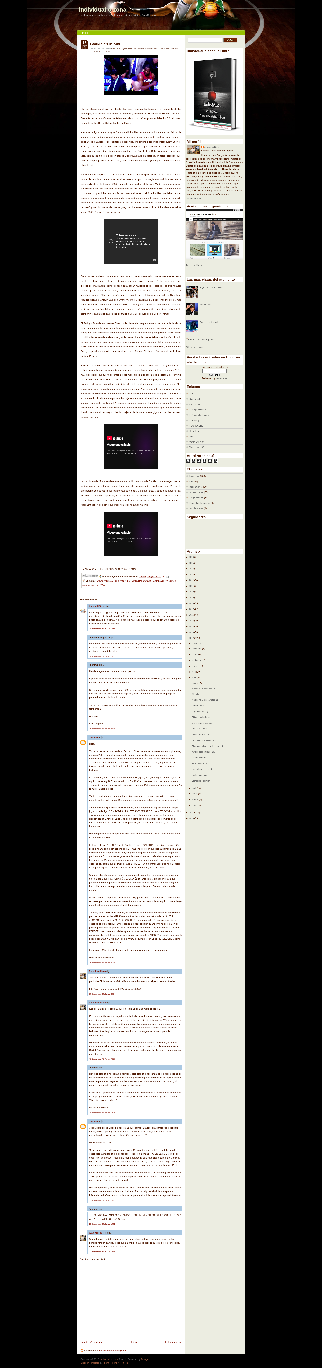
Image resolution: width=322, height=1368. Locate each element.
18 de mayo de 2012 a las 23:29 (102, 1059)
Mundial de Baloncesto (199, 503)
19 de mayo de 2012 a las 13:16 (102, 1113)
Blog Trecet (194, 399)
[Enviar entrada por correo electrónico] (166, 576)
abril (194, 788)
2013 (191, 632)
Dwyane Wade (126, 49)
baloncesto (194, 476)
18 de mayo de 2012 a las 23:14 (102, 994)
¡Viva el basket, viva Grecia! (204, 740)
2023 (191, 574)
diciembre (196, 643)
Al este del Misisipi (200, 734)
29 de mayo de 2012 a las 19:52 (102, 1224)
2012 (191, 638)
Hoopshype (194, 431)
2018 (191, 603)
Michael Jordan (196, 492)
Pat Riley (93, 51)
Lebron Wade (198, 706)
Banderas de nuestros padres (201, 339)
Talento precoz (206, 305)
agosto (195, 666)
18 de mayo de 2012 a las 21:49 (102, 963)
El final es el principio (201, 717)
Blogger (145, 1359)
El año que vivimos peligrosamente (208, 746)
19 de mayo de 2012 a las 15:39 (102, 1200)
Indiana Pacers (151, 49)
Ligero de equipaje (200, 711)
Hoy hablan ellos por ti (202, 769)
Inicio (85, 32)
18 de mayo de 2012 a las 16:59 (102, 656)
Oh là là (195, 694)
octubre (195, 654)
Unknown (94, 737)
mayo (194, 683)
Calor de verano (199, 758)
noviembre (197, 649)
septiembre (197, 660)
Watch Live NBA (196, 442)
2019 (191, 598)
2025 (191, 563)
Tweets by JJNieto (194, 265)
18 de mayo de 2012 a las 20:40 (102, 729)
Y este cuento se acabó (202, 723)
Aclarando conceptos (195, 347)
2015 (191, 621)
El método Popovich (201, 781)
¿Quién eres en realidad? (203, 752)
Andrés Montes (196, 508)
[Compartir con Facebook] (93, 575)
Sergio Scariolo (196, 498)
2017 (191, 609)
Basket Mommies (199, 775)
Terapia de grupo (199, 763)
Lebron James (163, 49)
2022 (191, 580)
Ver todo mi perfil (193, 199)
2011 (191, 812)
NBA (191, 436)
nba (191, 481)
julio (194, 672)
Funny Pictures (120, 1362)
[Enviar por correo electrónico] (84, 575)
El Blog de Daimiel (197, 410)
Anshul (106, 1362)
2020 (191, 592)
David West (115, 49)
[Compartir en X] (90, 575)
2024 (191, 569)
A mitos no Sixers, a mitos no (205, 700)
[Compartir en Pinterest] (96, 575)
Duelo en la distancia (209, 322)
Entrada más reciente (91, 1342)
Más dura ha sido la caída (203, 688)
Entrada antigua (173, 1342)
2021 (191, 586)
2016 (191, 615)
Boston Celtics (195, 487)
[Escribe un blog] (87, 575)
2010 (191, 818)
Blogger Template (89, 1362)
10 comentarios (104, 51)
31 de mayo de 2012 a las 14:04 (102, 1252)
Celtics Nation (195, 404)
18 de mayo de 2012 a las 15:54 (102, 629)
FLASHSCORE (196, 426)
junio (194, 678)
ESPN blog (194, 420)
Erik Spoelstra (138, 49)
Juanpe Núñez (96, 606)
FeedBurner (221, 378)
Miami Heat (174, 49)
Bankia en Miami (105, 44)
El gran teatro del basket (211, 287)
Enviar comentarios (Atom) (113, 1350)
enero (195, 805)
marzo (195, 794)
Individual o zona (102, 9)
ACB (191, 394)
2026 (191, 557)
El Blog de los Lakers (199, 415)
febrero (195, 799)
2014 (191, 626)
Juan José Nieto (97, 971)
